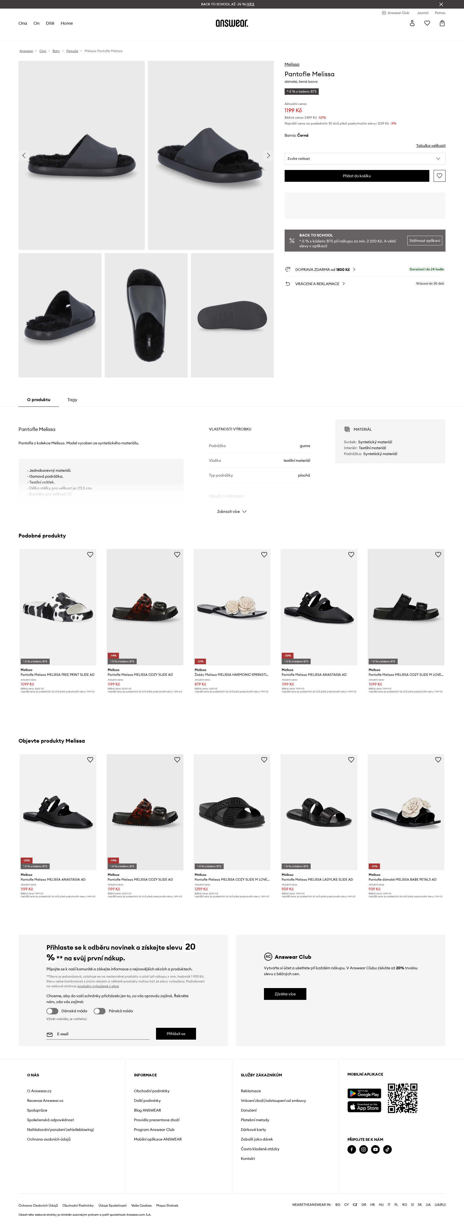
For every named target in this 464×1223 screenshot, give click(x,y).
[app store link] (364, 1106)
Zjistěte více (285, 994)
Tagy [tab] (72, 399)
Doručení (248, 1110)
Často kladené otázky (260, 1148)
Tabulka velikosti (430, 145)
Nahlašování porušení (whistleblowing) (60, 1129)
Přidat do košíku (357, 175)
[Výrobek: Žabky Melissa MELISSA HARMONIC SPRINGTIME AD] (232, 607)
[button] (365, 159)
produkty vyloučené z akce (98, 986)
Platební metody (255, 1119)
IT (389, 1205)
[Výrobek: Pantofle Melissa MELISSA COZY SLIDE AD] (145, 607)
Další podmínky (147, 1100)
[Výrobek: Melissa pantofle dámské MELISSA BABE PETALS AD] (406, 812)
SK (420, 1205)
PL (396, 1205)
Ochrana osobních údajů (49, 1139)
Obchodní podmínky (152, 1090)
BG (337, 1205)
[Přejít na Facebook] (351, 1149)
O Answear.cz (39, 1090)
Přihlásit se (176, 1033)
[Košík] (442, 23)
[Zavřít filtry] (441, 4)
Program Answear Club (154, 1129)
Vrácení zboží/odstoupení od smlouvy (273, 1100)
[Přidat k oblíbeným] (439, 176)
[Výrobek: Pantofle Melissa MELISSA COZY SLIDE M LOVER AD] (406, 607)
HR (372, 1205)
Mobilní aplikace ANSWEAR (158, 1139)
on (36, 23)
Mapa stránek (167, 1205)
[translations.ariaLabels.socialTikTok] (387, 1150)
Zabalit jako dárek (257, 1139)
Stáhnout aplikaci (424, 240)
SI (412, 1205)
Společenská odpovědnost (50, 1119)
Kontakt (248, 1158)
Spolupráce (37, 1110)
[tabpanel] (232, 462)
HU (381, 1205)
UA (428, 1205)
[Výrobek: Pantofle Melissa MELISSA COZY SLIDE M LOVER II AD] (232, 812)
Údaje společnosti (113, 1205)
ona (23, 23)
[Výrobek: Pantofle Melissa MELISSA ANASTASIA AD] (319, 607)
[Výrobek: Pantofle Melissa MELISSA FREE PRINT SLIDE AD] (58, 607)
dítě (50, 23)
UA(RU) (440, 1205)
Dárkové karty (253, 1129)
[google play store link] (364, 1093)
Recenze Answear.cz (45, 1100)
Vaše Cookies (141, 1205)
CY (346, 1205)
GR (363, 1205)
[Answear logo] (232, 23)
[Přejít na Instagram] (363, 1149)
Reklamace (251, 1090)
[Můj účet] (412, 23)
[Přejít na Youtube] (375, 1149)
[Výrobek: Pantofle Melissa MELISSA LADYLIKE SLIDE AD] (319, 812)
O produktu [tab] (38, 399)
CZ (355, 1205)
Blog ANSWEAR (147, 1110)
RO (404, 1205)
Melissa (292, 64)
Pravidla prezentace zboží (156, 1119)
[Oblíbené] (427, 23)
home (67, 23)
